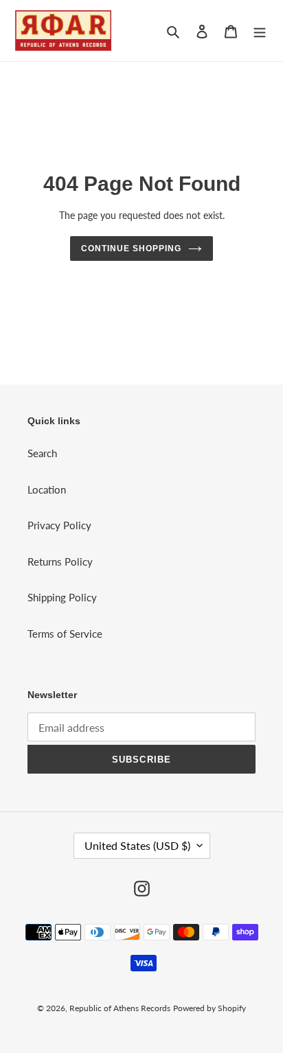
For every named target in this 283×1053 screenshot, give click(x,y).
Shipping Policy (62, 597)
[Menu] (259, 30)
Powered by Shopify (209, 1008)
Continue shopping (131, 248)
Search (42, 453)
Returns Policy (60, 561)
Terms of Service (64, 633)
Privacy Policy (59, 525)
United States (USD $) (137, 845)
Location (46, 489)
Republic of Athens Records (119, 1008)
